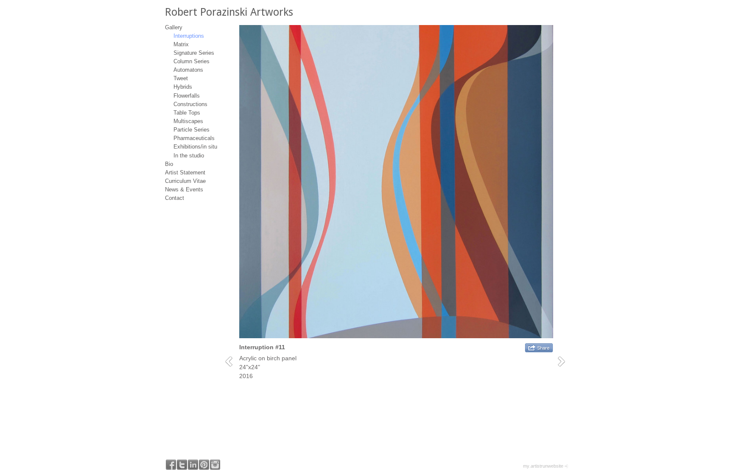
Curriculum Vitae (185, 181)
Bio (169, 164)
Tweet (180, 78)
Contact (174, 198)
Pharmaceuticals (194, 138)
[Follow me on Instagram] (215, 465)
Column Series (191, 61)
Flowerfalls (186, 96)
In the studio (188, 155)
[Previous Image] (231, 361)
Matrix (181, 44)
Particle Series (191, 129)
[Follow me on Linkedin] (193, 465)
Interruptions (188, 36)
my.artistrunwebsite (543, 465)
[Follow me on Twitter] (182, 465)
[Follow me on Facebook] (171, 465)
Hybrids (182, 87)
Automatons (188, 70)
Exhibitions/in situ (195, 146)
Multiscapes (188, 121)
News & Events (184, 189)
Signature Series (193, 53)
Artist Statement (185, 172)
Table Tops (186, 112)
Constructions (190, 104)
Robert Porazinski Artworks (229, 12)
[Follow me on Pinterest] (204, 465)
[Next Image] (564, 361)
